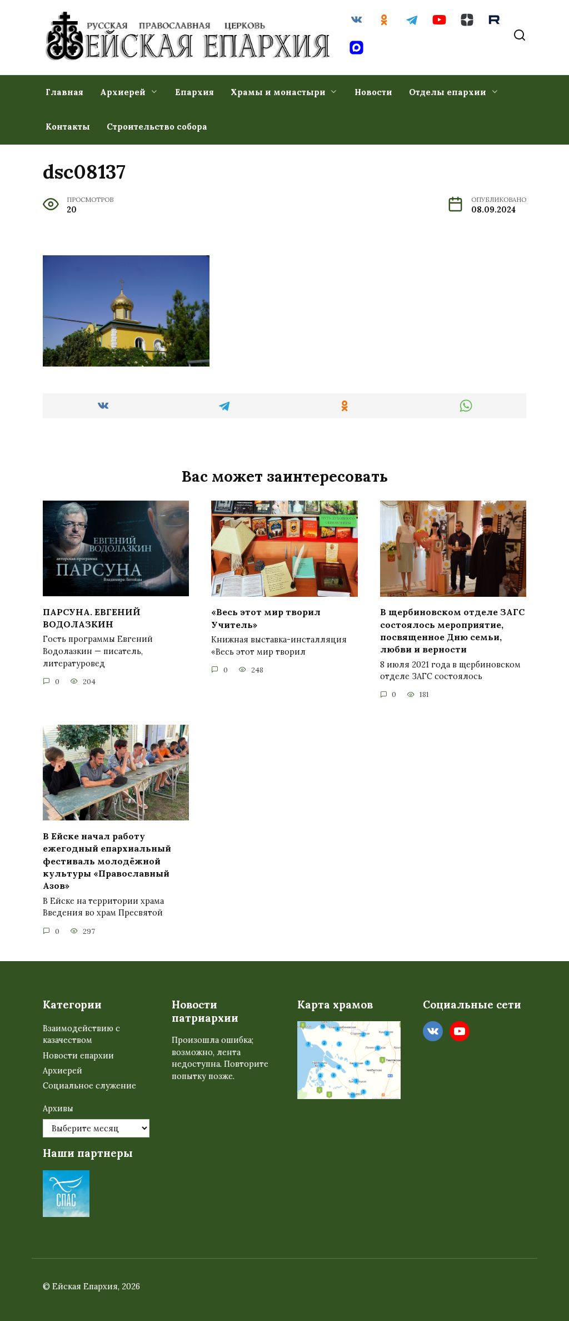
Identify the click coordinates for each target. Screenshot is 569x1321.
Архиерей (123, 92)
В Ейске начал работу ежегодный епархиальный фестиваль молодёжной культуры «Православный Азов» (107, 860)
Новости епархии (78, 1056)
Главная (64, 92)
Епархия (194, 92)
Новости (373, 92)
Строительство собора (157, 126)
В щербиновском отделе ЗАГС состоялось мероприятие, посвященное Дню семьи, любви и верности (452, 630)
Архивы (58, 1109)
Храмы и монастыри (278, 92)
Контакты (68, 126)
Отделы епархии (447, 92)
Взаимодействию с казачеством (81, 1034)
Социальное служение (89, 1086)
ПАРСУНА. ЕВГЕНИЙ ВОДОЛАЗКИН (92, 617)
